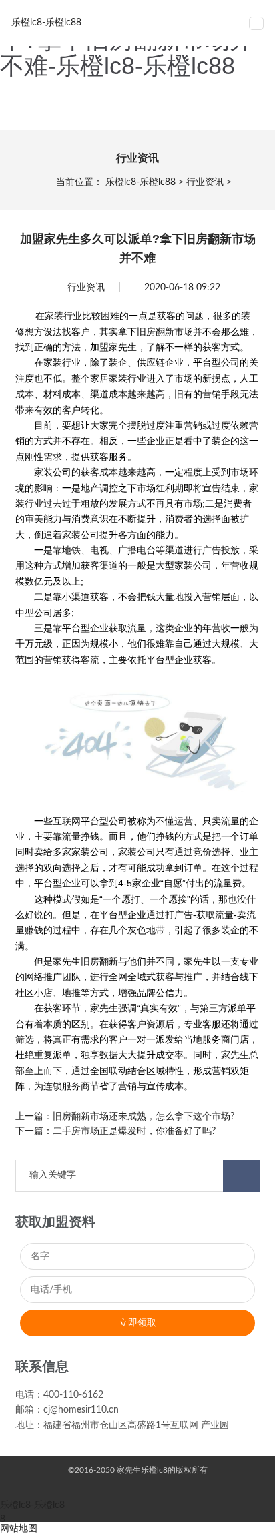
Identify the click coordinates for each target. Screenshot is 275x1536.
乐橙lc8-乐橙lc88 (140, 182)
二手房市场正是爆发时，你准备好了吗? (134, 1131)
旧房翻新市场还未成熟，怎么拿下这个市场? (143, 1116)
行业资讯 (205, 182)
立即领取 (137, 1323)
